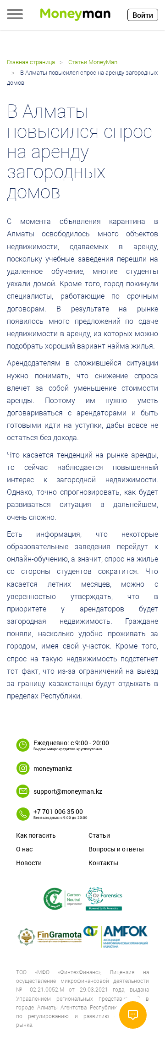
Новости (29, 862)
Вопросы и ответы (116, 849)
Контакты (103, 862)
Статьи (99, 835)
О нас (24, 849)
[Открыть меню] (15, 15)
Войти (142, 15)
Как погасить (36, 835)
